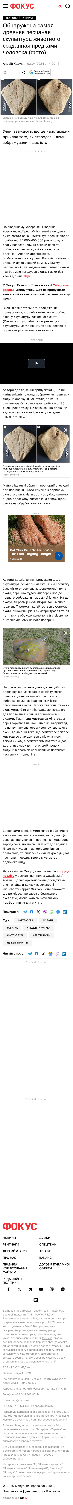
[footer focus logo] (20, 1226)
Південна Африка (39, 927)
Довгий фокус (15, 1251)
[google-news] (62, 1289)
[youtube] (40, 1289)
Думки (44, 1238)
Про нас (9, 1258)
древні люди (42, 935)
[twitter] (19, 1289)
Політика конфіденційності (23, 1491)
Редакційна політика (12, 1281)
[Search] (68, 6)
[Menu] (5, 6)
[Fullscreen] (66, 429)
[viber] (51, 1289)
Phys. (27, 276)
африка (13, 927)
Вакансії (46, 1258)
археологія (26, 920)
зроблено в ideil (15, 1498)
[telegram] (30, 1289)
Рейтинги (11, 1244)
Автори (45, 1251)
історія (48, 920)
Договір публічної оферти (54, 1266)
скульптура (15, 935)
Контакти (53, 1491)
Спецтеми (48, 1244)
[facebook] (8, 1289)
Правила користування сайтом (15, 1268)
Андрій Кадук (13, 63)
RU (60, 6)
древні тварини (18, 942)
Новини (9, 1238)
